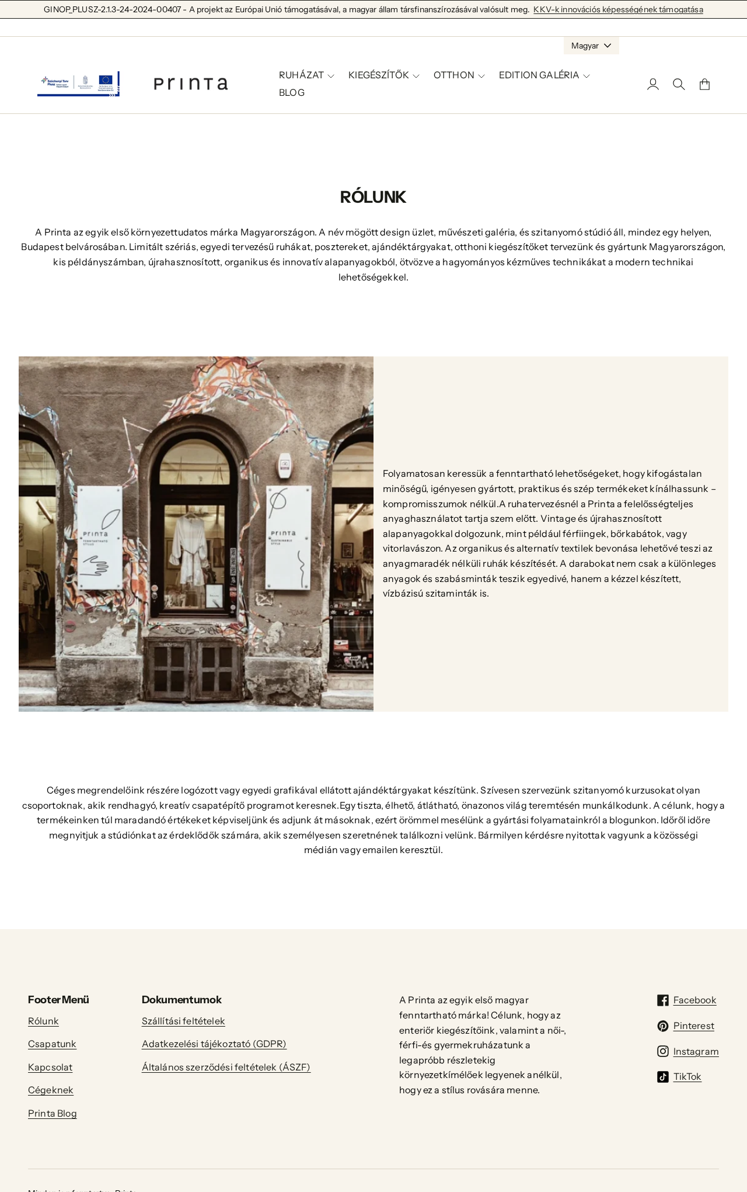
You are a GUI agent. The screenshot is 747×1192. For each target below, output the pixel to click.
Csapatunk (52, 1043)
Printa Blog (52, 1113)
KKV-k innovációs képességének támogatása (618, 9)
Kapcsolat (50, 1067)
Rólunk (43, 1021)
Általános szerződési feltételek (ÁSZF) (226, 1067)
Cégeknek (51, 1090)
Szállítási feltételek (183, 1021)
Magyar (585, 45)
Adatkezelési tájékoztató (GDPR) (214, 1043)
